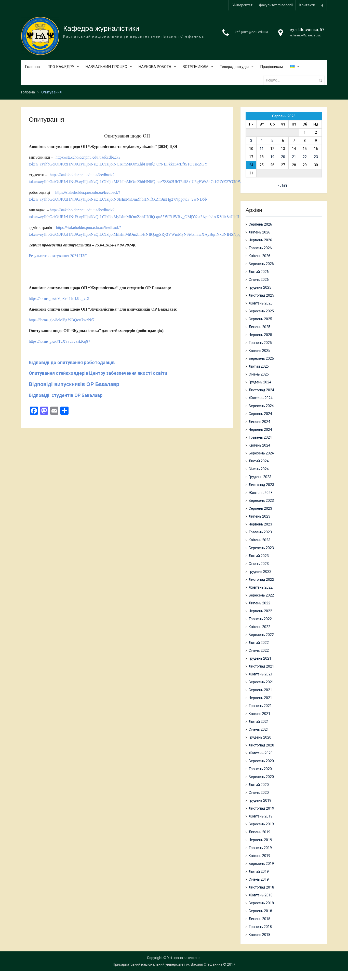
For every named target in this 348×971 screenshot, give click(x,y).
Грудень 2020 (260, 737)
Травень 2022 (260, 619)
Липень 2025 (259, 327)
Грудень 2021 (260, 658)
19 (272, 157)
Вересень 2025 (261, 311)
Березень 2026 (261, 264)
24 (251, 165)
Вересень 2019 (261, 824)
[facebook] (322, 5)
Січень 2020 (259, 792)
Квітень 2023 (259, 540)
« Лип (282, 185)
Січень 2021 (259, 729)
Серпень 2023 (260, 508)
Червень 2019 (260, 840)
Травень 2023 (260, 532)
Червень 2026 (260, 240)
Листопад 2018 (261, 887)
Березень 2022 (261, 635)
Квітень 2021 (259, 714)
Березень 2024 (261, 453)
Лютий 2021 (259, 721)
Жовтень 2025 (261, 303)
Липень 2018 (259, 919)
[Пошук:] (295, 80)
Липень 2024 (259, 422)
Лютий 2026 (259, 272)
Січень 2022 (259, 650)
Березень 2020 (261, 777)
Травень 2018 (260, 927)
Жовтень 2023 (261, 493)
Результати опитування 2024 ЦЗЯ (58, 255)
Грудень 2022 (260, 572)
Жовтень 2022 (261, 587)
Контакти (307, 5)
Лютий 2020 (259, 785)
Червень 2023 (260, 524)
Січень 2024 (259, 469)
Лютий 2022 (259, 643)
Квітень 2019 (259, 856)
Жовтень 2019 (261, 816)
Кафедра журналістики (101, 28)
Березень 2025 (261, 358)
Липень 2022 (259, 603)
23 (316, 157)
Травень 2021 (260, 706)
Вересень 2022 (261, 595)
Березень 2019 (261, 864)
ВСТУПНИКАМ (195, 66)
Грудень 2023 (260, 477)
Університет (242, 5)
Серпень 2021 (260, 690)
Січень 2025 (259, 374)
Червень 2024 (260, 429)
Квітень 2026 (259, 256)
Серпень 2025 (260, 319)
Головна (32, 66)
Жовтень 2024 (261, 398)
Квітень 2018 (259, 935)
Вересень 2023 (261, 500)
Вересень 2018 (261, 903)
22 (305, 157)
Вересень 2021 (261, 682)
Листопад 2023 (261, 485)
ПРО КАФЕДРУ (60, 66)
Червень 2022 (260, 611)
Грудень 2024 (260, 382)
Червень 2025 (260, 335)
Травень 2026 (260, 248)
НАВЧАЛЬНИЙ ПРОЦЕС (106, 66)
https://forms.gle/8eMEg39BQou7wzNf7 (62, 319)
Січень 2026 (259, 280)
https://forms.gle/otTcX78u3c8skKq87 (59, 341)
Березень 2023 (261, 548)
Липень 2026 (259, 232)
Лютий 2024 (259, 461)
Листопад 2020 (261, 745)
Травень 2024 (260, 437)
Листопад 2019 (261, 808)
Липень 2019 (259, 832)
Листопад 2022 (261, 579)
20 (283, 157)
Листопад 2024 (261, 390)
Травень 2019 (260, 848)
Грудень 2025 (260, 287)
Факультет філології (276, 5)
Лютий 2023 (259, 556)
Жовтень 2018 (261, 895)
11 (262, 149)
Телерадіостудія (234, 66)
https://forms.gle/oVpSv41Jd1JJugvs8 (59, 298)
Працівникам (271, 66)
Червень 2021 (260, 698)
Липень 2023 (259, 516)
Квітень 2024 (259, 445)
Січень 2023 (259, 564)
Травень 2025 (260, 343)
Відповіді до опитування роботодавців (72, 362)
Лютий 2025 (259, 366)
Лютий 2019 (259, 871)
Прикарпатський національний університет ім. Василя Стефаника (167, 964)
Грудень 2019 (260, 800)
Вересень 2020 (261, 761)
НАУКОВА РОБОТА (155, 66)
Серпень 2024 (260, 414)
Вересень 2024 (261, 406)
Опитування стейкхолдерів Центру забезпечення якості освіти (98, 373)
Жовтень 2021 (261, 674)
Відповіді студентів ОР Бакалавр (65, 395)
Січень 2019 (259, 879)
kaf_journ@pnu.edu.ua (251, 32)
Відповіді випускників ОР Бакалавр (74, 384)
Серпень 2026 (260, 224)
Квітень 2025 (259, 351)
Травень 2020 (260, 769)
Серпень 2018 (260, 911)
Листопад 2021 (261, 666)
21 (294, 157)
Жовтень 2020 (261, 753)
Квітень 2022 (259, 627)
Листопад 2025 (261, 295)
